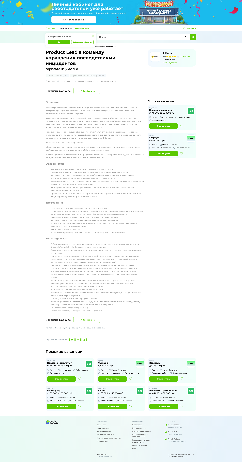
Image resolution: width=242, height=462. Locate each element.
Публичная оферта (175, 456)
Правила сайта (102, 441)
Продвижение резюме (141, 431)
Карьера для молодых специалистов (141, 441)
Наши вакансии (103, 428)
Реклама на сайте (104, 431)
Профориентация (139, 428)
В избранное (89, 91)
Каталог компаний (139, 445)
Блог (134, 448)
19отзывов (185, 56)
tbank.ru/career (170, 63)
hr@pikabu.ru (102, 454)
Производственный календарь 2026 (140, 436)
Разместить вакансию (105, 435)
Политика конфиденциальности (181, 454)
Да (59, 42)
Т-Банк (167, 53)
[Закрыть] (93, 36)
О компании (101, 425)
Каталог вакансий (139, 425)
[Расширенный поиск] (186, 37)
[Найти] (193, 37)
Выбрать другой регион (82, 42)
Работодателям (82, 28)
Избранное (191, 28)
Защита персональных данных (109, 438)
